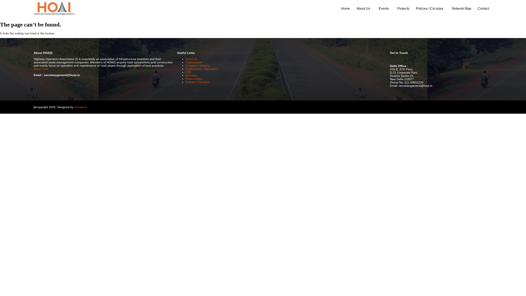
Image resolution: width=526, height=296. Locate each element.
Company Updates (197, 65)
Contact (483, 8)
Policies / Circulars (429, 8)
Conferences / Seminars (201, 69)
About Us (363, 8)
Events (384, 8)
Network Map (461, 8)
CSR (188, 72)
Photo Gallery (194, 78)
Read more (41, 69)
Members (191, 75)
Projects (403, 8)
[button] (364, 8)
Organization (193, 62)
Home (345, 8)
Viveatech (80, 107)
